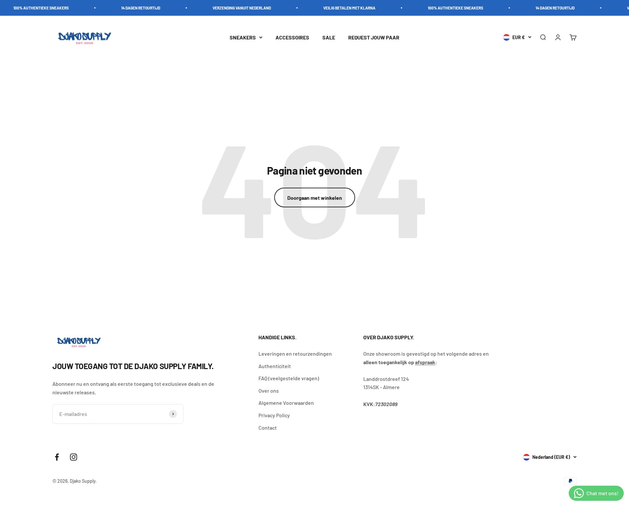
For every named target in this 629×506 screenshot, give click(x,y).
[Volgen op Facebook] (56, 457)
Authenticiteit (274, 366)
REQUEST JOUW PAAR (373, 37)
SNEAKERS (243, 37)
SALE (328, 37)
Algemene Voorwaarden (286, 403)
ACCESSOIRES (292, 37)
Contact (267, 427)
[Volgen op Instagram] (73, 457)
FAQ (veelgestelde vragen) (288, 378)
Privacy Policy (274, 415)
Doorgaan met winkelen (314, 198)
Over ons (268, 390)
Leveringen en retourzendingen (295, 353)
